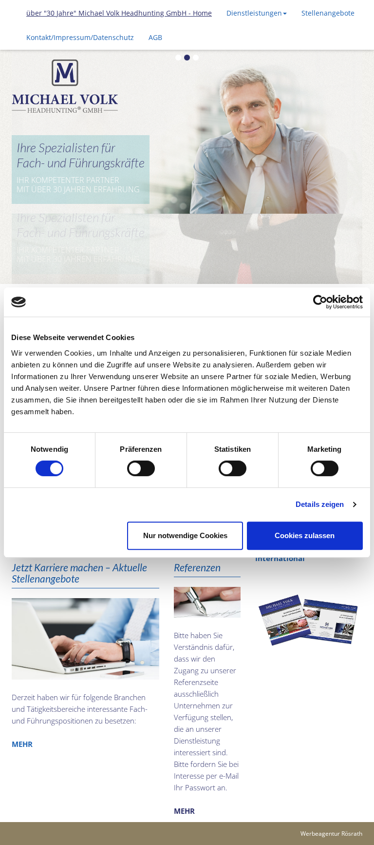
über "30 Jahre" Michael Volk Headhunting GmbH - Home (119, 13)
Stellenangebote (328, 13)
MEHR (22, 674)
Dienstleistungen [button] (254, 13)
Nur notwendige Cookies (185, 535)
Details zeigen (320, 504)
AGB (155, 37)
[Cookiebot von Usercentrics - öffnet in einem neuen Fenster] (320, 302)
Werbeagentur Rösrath (331, 763)
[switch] (141, 468)
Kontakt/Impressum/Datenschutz (80, 37)
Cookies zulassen (305, 535)
